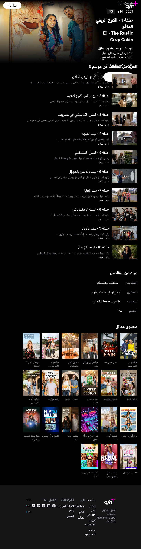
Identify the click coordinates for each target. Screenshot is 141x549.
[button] (12, 5)
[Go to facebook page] (54, 506)
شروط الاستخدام (90, 522)
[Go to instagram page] (49, 506)
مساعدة (91, 500)
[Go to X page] (33, 506)
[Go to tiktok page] (43, 506)
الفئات (81, 517)
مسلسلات (79, 506)
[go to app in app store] (28, 500)
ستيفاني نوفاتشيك (107, 282)
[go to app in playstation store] (28, 512)
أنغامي (70, 516)
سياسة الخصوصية (90, 532)
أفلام (82, 511)
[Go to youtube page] (38, 506)
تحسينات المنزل (102, 301)
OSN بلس (71, 508)
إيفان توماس (113, 292)
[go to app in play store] (28, 506)
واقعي (116, 301)
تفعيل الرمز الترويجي (91, 510)
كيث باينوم (98, 292)
